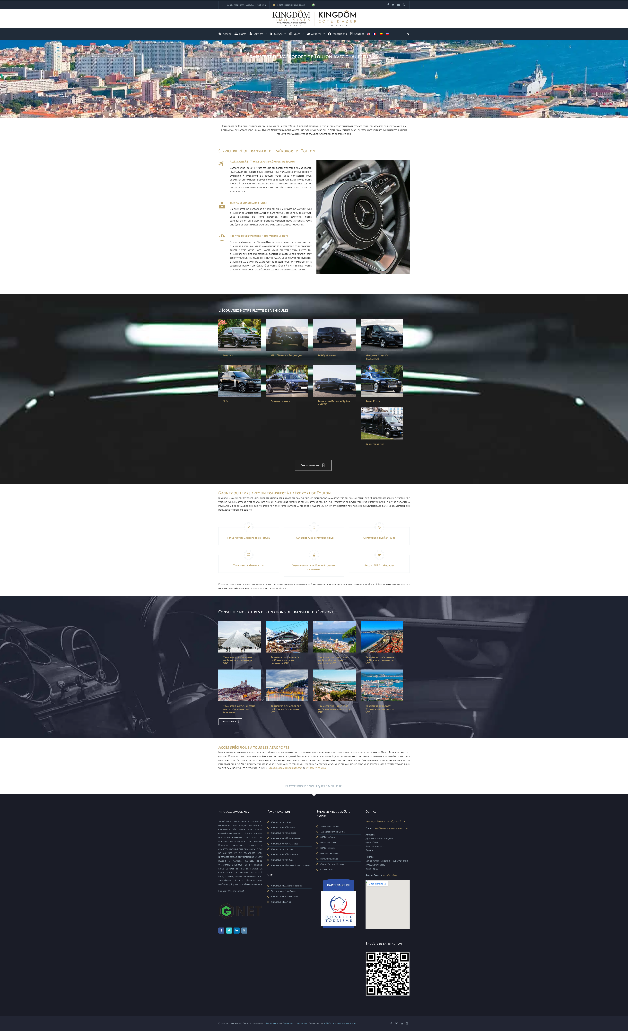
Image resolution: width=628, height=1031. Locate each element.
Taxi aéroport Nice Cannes (283, 891)
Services (258, 34)
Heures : (370, 857)
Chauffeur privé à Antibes (283, 833)
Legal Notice (273, 1023)
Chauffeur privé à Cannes (283, 827)
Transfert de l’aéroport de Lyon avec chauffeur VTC (286, 709)
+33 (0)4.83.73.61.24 (241, 5)
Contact (359, 34)
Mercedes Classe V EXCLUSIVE (377, 357)
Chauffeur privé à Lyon (282, 849)
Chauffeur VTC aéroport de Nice (286, 886)
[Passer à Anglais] (369, 34)
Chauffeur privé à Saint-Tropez (286, 838)
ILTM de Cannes (327, 848)
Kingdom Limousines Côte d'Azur (386, 821)
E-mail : (369, 828)
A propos (316, 34)
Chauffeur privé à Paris (282, 860)
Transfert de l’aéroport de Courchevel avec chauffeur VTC (286, 660)
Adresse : (370, 834)
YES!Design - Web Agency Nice (340, 1023)
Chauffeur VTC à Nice (281, 902)
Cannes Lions (326, 869)
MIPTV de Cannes (328, 837)
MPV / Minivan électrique (286, 355)
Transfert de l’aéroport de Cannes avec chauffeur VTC (334, 709)
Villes (297, 34)
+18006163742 (260, 5)
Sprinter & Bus (375, 444)
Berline (228, 355)
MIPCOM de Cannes (329, 853)
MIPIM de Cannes (328, 843)
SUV (225, 401)
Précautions (339, 34)
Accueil (227, 34)
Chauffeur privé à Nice (282, 822)
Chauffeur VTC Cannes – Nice (284, 896)
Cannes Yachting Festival (332, 864)
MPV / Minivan (327, 355)
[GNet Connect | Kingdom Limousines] (313, 5)
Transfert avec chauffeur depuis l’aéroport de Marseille (239, 709)
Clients (278, 34)
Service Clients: (374, 875)
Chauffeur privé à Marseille (284, 844)
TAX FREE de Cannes (329, 826)
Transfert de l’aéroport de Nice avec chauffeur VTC (381, 660)
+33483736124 (390, 875)
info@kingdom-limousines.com (291, 5)
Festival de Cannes (329, 859)
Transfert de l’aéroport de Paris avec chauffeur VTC (238, 660)
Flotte (242, 34)
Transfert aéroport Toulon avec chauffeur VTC (380, 709)
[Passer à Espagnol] (381, 34)
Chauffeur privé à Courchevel (285, 854)
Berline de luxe (280, 401)
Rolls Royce (373, 401)
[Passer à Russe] (387, 34)
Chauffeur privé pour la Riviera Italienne (291, 865)
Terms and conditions (295, 1023)
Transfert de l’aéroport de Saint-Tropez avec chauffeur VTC (333, 660)
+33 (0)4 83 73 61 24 (316, 768)
